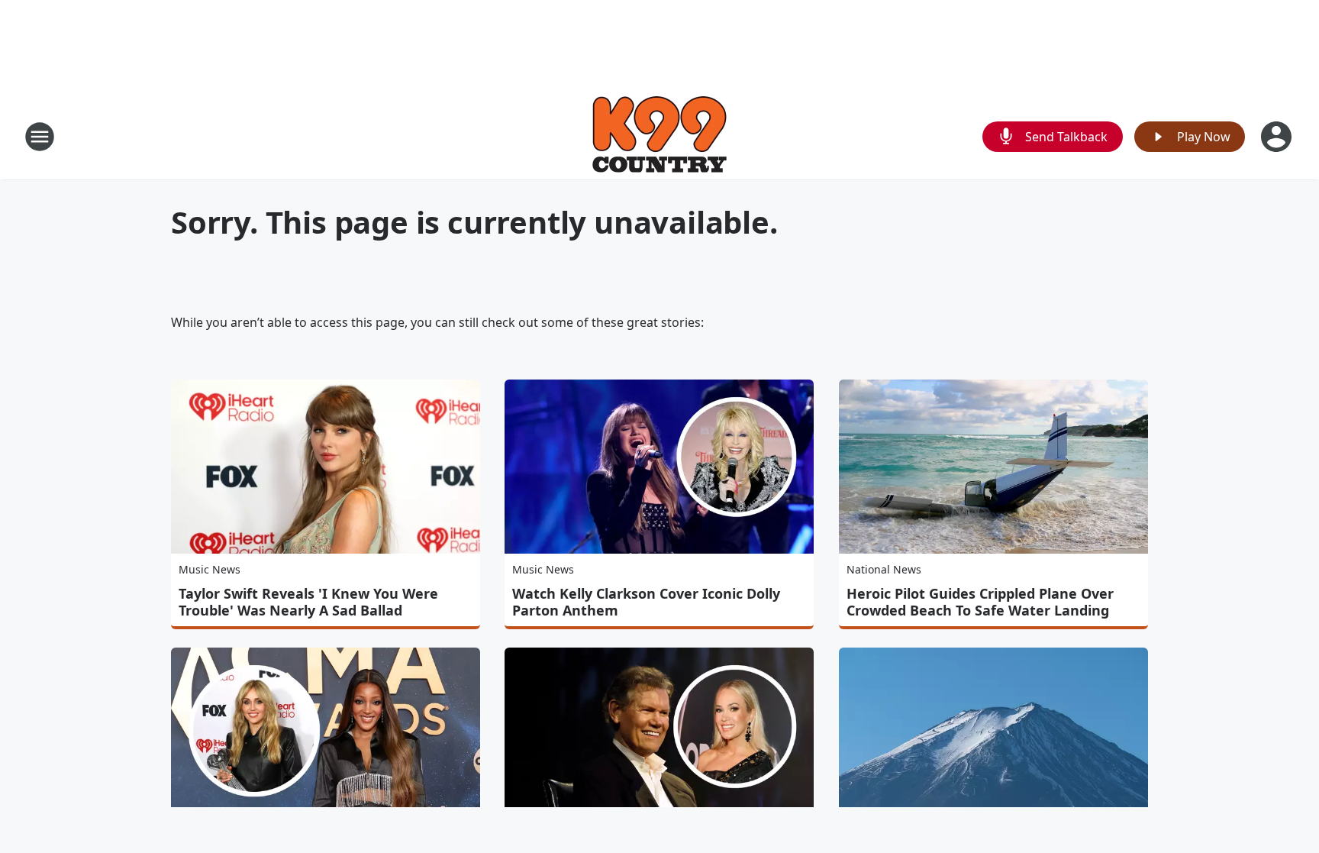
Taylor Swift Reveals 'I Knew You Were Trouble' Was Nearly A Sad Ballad (308, 602)
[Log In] (1278, 136)
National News (884, 569)
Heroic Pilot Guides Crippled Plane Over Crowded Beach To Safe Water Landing (980, 602)
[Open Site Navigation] (39, 136)
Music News (209, 569)
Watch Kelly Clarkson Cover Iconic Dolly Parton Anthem (646, 602)
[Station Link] (659, 136)
